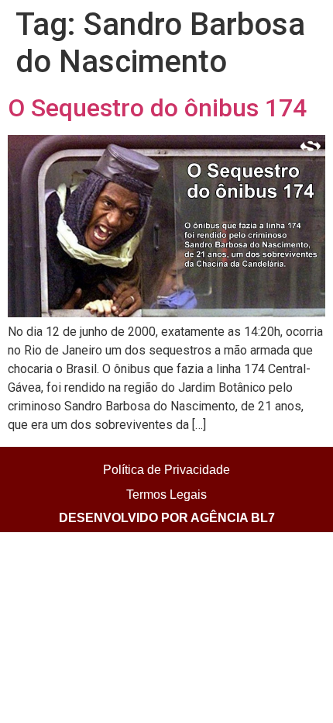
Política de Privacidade (166, 469)
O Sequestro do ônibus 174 (157, 108)
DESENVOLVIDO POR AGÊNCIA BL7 (167, 517)
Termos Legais (166, 494)
